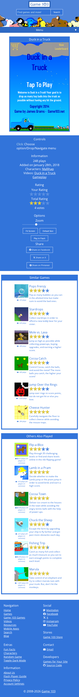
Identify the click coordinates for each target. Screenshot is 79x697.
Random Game (13, 657)
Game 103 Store (53, 637)
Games (8, 614)
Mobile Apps (11, 628)
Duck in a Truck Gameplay (44, 175)
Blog (6, 636)
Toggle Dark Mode (15, 660)
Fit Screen (30, 231)
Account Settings (14, 683)
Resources (10, 625)
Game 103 (48, 691)
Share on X (40, 257)
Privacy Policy (12, 680)
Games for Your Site (55, 661)
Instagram (52, 621)
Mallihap (48, 169)
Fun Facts (9, 649)
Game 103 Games (14, 617)
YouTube (52, 625)
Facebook (52, 614)
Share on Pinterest (41, 265)
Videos (8, 621)
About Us (9, 672)
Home (7, 610)
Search (8, 632)
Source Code (54, 665)
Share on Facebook (40, 249)
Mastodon (52, 610)
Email (50, 649)
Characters (10, 653)
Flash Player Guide (15, 676)
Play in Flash (39, 238)
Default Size (48, 231)
